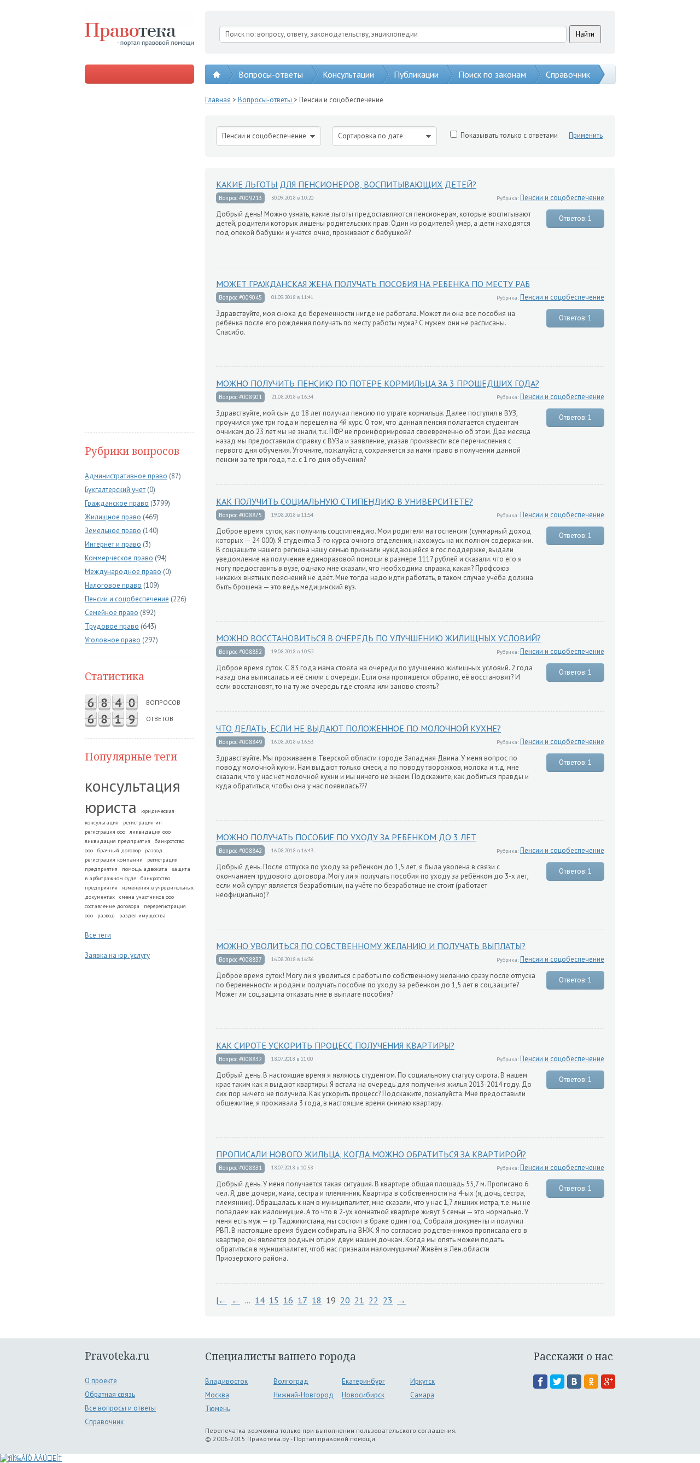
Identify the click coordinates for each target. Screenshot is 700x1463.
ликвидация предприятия (117, 841)
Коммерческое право (119, 558)
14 (260, 1300)
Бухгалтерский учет (115, 489)
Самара (422, 1395)
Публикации (416, 74)
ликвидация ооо (150, 831)
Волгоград (290, 1381)
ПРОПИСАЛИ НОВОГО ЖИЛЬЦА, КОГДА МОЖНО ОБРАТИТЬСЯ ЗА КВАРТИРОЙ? (371, 1154)
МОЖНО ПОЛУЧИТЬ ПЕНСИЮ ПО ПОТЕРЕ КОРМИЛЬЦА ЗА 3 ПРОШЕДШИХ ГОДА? (377, 383)
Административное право (126, 476)
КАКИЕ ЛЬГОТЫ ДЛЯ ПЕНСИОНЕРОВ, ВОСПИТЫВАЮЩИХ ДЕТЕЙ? (346, 184)
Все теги (98, 935)
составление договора (112, 906)
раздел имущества (142, 915)
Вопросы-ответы (270, 74)
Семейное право (111, 612)
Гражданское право (117, 503)
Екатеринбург (363, 1381)
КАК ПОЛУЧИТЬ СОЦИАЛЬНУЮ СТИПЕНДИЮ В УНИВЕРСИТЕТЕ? (344, 501)
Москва (217, 1395)
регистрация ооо (105, 831)
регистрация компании (114, 859)
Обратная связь (110, 1394)
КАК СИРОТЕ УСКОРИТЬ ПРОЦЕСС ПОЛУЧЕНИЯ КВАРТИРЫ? (335, 1045)
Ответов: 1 (575, 218)
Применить (586, 135)
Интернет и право (113, 544)
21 (359, 1300)
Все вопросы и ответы (120, 1408)
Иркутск (422, 1381)
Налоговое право (113, 585)
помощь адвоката (144, 869)
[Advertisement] (139, 259)
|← (221, 1300)
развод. (154, 850)
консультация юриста (132, 796)
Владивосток (226, 1381)
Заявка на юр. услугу (117, 955)
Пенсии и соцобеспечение (127, 599)
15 (274, 1300)
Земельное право (113, 530)
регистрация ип (142, 822)
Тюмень (217, 1408)
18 (317, 1300)
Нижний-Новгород (303, 1395)
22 (373, 1300)
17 (302, 1300)
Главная (218, 99)
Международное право (123, 571)
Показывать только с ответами (509, 135)
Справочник (568, 74)
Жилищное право (113, 517)
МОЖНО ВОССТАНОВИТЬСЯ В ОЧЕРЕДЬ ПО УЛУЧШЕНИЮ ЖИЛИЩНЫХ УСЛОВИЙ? (378, 638)
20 (345, 1300)
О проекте (101, 1380)
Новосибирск (363, 1395)
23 (388, 1300)
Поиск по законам (492, 74)
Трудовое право (112, 626)
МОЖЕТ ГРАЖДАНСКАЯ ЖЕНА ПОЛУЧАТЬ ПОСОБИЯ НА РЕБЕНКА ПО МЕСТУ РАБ (373, 283)
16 (288, 1300)
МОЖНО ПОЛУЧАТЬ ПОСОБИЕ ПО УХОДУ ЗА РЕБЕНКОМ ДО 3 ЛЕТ (346, 837)
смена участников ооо (146, 896)
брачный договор (119, 850)
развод (106, 915)
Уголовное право (113, 640)
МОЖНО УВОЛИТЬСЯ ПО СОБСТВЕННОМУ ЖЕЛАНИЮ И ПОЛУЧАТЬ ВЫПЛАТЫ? (371, 945)
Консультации (348, 74)
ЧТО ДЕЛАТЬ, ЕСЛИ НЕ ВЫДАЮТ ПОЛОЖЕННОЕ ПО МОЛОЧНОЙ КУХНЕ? (358, 728)
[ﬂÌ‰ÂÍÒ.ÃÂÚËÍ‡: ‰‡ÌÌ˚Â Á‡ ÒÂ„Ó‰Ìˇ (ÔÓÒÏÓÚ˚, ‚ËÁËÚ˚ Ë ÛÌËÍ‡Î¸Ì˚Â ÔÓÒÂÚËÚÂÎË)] (31, 1458)
